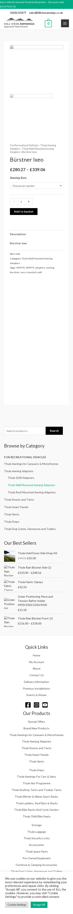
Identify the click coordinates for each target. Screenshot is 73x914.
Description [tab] (18, 234)
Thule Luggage (36, 831)
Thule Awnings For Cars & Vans (36, 776)
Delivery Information (36, 681)
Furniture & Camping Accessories (36, 865)
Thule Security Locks (37, 838)
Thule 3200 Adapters (21, 477)
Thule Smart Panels (16, 507)
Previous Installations (36, 688)
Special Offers (36, 721)
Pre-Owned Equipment (37, 858)
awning (50, 267)
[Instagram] (36, 705)
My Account (36, 662)
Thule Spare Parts (36, 851)
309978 (20, 267)
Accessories (36, 845)
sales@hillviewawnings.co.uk (46, 12)
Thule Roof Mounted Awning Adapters (32, 492)
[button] (56, 23)
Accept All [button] (39, 904)
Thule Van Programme (36, 783)
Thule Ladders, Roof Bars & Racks (37, 803)
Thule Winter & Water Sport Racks (36, 796)
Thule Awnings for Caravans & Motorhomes (31, 463)
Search (54, 430)
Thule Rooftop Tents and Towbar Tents (36, 790)
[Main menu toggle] (65, 23)
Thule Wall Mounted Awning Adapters (31, 485)
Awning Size (18, 177)
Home (36, 655)
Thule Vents (11, 514)
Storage (37, 825)
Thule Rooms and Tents (19, 499)
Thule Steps (11, 521)
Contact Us (36, 675)
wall (39, 272)
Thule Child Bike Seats (36, 816)
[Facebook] (28, 705)
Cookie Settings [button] (17, 904)
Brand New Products (36, 728)
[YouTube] (45, 705)
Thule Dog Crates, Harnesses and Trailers (30, 529)
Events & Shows (37, 695)
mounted (31, 272)
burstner (14, 272)
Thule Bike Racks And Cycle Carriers (36, 809)
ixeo (22, 272)
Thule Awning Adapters (18, 471)
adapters (40, 267)
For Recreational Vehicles (25, 457)
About (37, 668)
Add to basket (23, 211)
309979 (30, 267)
